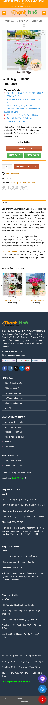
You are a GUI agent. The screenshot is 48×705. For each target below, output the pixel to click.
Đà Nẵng (5, 599)
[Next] (46, 290)
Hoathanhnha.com (10, 251)
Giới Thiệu (9, 447)
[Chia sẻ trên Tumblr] (26, 188)
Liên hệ (8, 408)
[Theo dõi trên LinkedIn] (22, 368)
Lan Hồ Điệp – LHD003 (35, 300)
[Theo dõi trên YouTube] (27, 368)
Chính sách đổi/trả (13, 388)
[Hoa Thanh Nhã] (24, 12)
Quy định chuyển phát (14, 422)
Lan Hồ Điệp (37, 21)
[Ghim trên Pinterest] (17, 188)
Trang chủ (10, 21)
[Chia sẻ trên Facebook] (9, 188)
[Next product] (22, 25)
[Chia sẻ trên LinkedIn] (22, 188)
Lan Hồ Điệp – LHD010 (12, 300)
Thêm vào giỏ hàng (26, 167)
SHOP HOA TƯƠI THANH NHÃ (13, 331)
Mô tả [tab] (4, 203)
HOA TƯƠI (23, 21)
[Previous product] (26, 25)
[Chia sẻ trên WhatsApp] (4, 188)
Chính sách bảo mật (13, 403)
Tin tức (8, 442)
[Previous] (1, 290)
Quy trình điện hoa (13, 427)
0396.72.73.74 (18, 478)
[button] (4, 13)
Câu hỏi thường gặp (13, 383)
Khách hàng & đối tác (14, 437)
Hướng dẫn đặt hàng (14, 393)
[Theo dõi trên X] (16, 368)
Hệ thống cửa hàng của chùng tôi (16, 682)
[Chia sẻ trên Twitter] (13, 188)
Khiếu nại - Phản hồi (13, 432)
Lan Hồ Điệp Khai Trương (27, 183)
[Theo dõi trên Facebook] (4, 368)
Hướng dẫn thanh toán (15, 398)
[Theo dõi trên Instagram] (10, 368)
